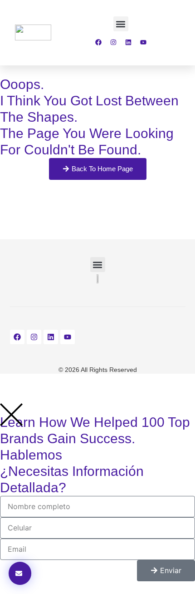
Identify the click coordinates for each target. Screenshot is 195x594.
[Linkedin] (128, 42)
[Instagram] (113, 42)
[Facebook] (98, 42)
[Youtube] (143, 42)
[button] (120, 23)
